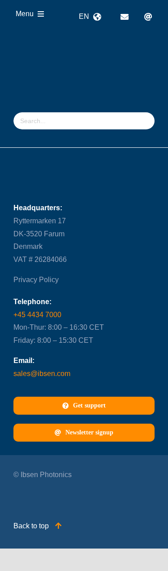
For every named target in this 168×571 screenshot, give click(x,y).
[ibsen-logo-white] (64, 48)
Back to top (32, 526)
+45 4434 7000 (37, 315)
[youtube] (35, 495)
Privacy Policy (36, 279)
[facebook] (52, 495)
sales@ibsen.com (41, 373)
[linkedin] (17, 495)
